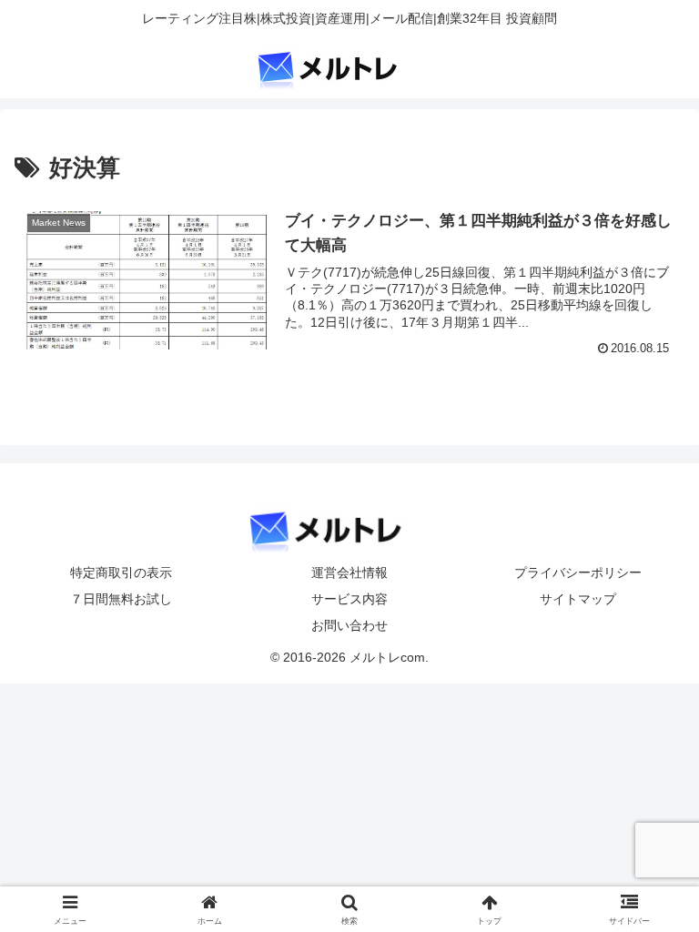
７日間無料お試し (121, 599)
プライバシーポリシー (578, 572)
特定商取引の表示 (121, 572)
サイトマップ (578, 599)
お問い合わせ (349, 625)
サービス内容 (349, 599)
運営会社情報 (349, 572)
